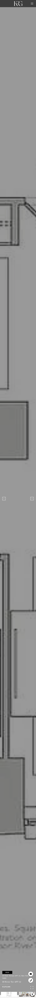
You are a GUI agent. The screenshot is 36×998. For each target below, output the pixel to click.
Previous (4, 498)
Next (32, 498)
